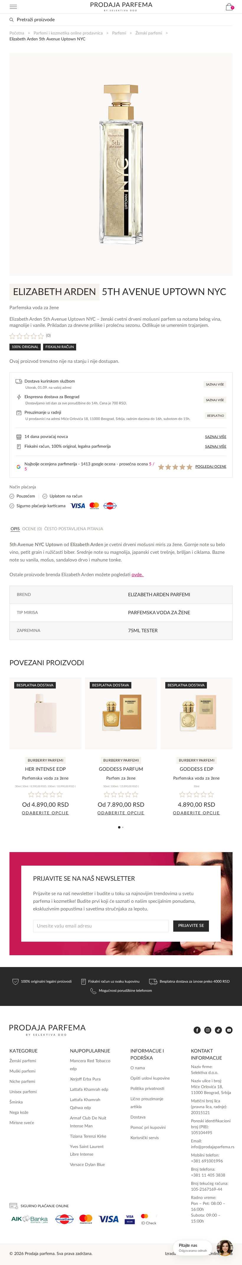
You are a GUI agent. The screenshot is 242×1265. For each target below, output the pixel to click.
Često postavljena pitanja (73, 529)
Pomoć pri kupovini (148, 1128)
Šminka (16, 1102)
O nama (137, 1068)
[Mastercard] (85, 1219)
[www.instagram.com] (207, 1030)
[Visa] (108, 1219)
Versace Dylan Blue (87, 1165)
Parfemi (119, 33)
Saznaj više (215, 384)
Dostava (137, 1117)
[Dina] (64, 1219)
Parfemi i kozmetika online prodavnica (68, 33)
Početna (16, 33)
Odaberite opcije (45, 813)
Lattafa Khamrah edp (89, 1090)
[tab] (15, 529)
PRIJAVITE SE (191, 926)
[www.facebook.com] (197, 1030)
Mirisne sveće (21, 1123)
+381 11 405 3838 (208, 1175)
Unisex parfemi (23, 1092)
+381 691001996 (207, 1161)
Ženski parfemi (148, 33)
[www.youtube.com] (229, 1030)
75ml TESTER (143, 630)
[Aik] (29, 1219)
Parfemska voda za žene (159, 612)
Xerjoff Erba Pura (85, 1079)
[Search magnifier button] (11, 20)
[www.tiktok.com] (218, 1030)
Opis (15, 529)
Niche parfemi (22, 1082)
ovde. (138, 574)
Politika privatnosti (147, 1089)
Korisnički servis (144, 1138)
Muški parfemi (22, 1071)
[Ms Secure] (148, 1219)
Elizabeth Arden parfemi (159, 594)
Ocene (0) (32, 529)
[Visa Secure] (130, 1219)
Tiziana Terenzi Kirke (88, 1136)
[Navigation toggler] (13, 7)
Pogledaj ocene (210, 466)
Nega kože (18, 1113)
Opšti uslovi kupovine (150, 1078)
